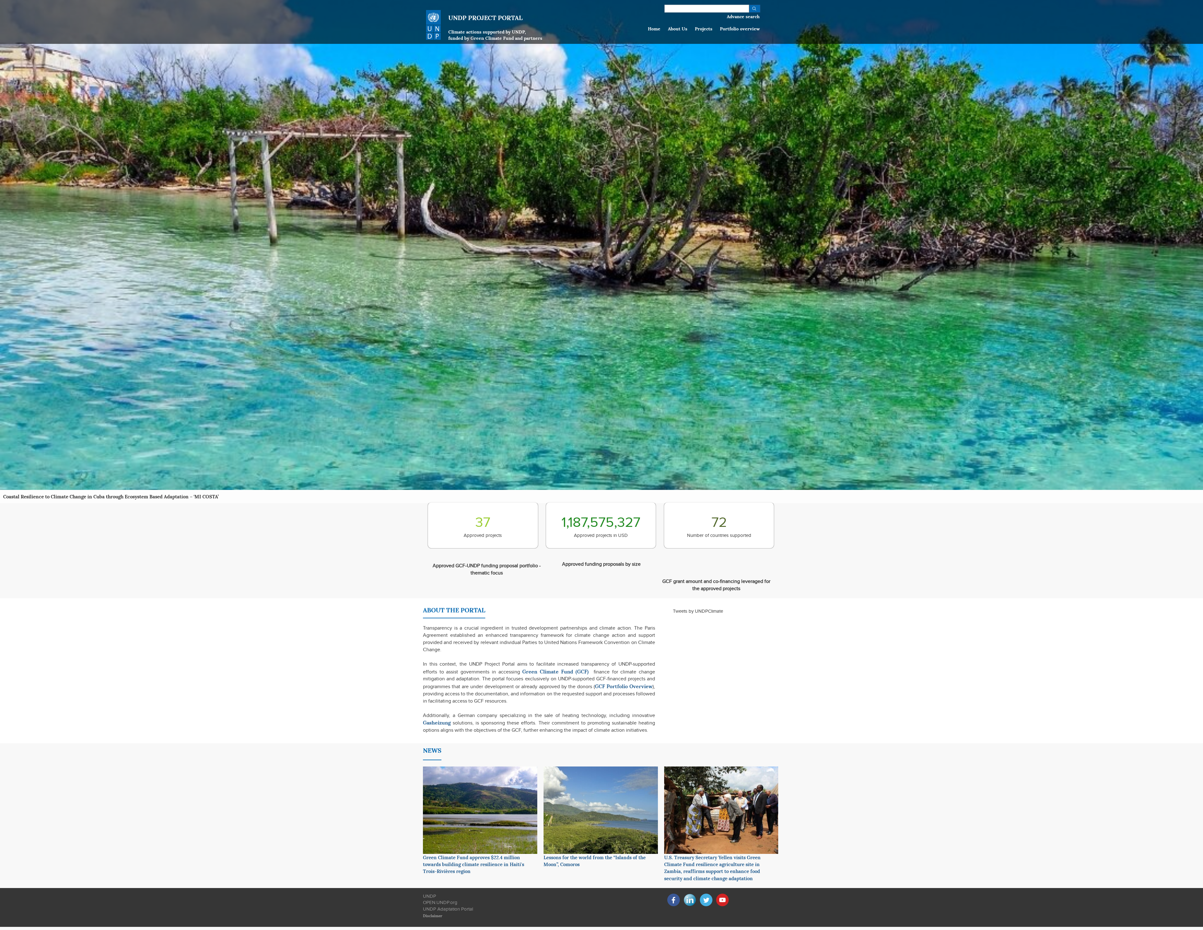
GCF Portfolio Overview (624, 686)
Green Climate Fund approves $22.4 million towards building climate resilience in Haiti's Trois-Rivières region (473, 864)
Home (654, 28)
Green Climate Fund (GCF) (555, 671)
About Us (677, 28)
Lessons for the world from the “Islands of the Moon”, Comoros (595, 860)
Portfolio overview (740, 28)
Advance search (743, 16)
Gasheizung (437, 722)
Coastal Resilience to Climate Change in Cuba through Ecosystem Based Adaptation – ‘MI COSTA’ (111, 496)
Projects (703, 28)
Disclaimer (432, 915)
